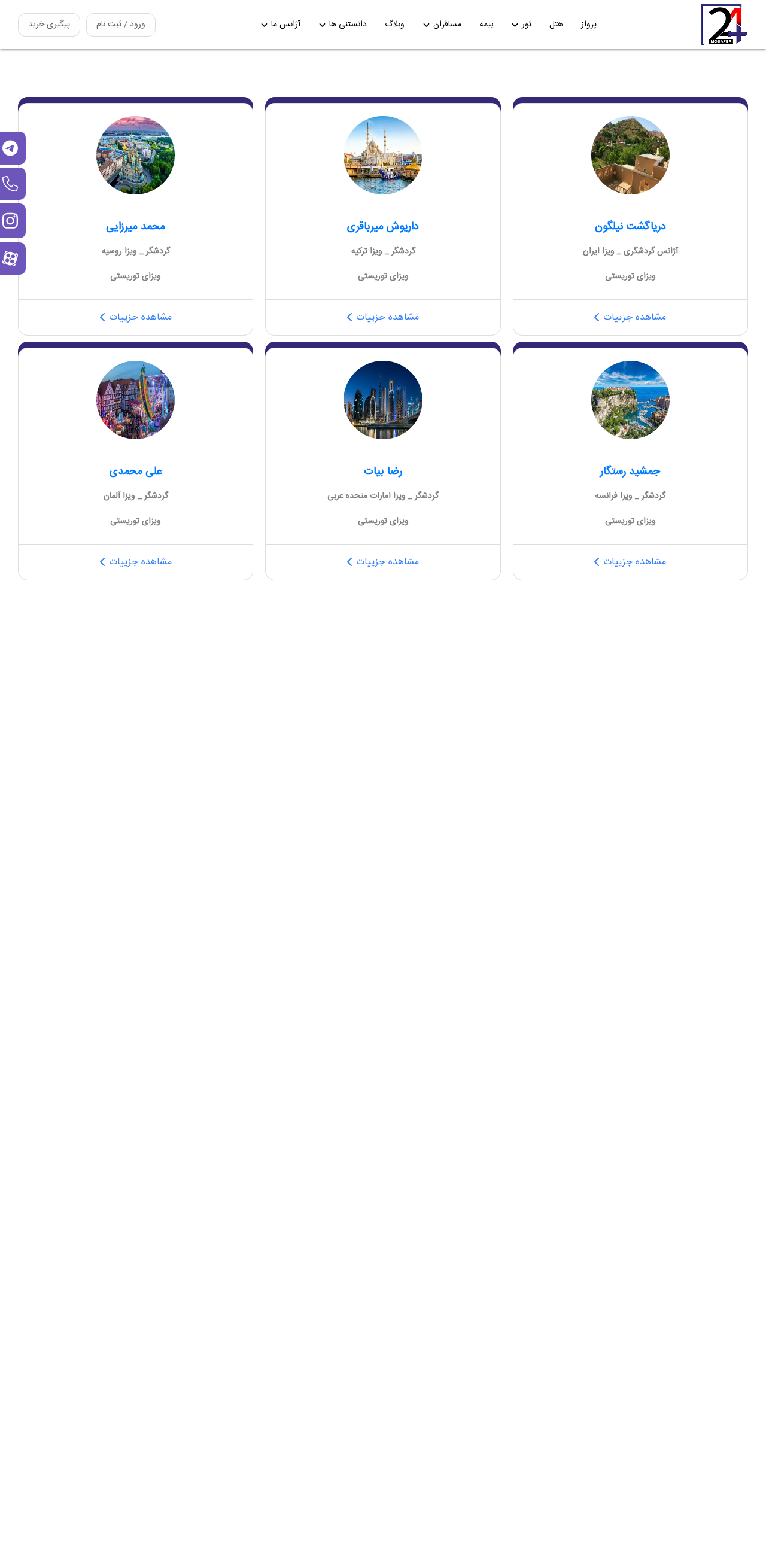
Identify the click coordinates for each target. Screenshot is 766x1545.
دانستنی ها (348, 24)
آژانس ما (285, 24)
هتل (556, 24)
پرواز (589, 24)
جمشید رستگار (630, 471)
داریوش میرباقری (383, 227)
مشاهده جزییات (634, 317)
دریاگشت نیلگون (630, 227)
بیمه (486, 24)
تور (526, 24)
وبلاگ (395, 24)
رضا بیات (383, 471)
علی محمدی (136, 471)
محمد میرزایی (135, 227)
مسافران (447, 24)
